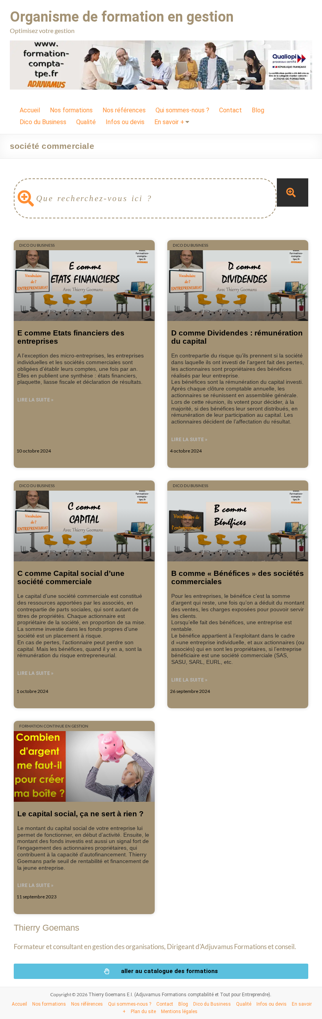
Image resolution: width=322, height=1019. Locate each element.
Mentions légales (179, 1011)
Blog (258, 110)
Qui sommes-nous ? (182, 110)
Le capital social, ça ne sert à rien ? (80, 813)
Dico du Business (43, 122)
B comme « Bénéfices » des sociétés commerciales (237, 577)
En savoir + (169, 122)
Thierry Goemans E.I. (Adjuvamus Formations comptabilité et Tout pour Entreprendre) (179, 994)
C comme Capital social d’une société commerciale (70, 577)
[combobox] (145, 198)
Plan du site (143, 1011)
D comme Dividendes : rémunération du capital (237, 336)
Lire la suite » (35, 400)
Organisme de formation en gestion (122, 17)
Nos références (124, 110)
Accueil (30, 110)
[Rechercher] (292, 192)
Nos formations (71, 110)
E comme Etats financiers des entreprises (70, 336)
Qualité (86, 122)
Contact (230, 110)
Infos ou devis (125, 122)
